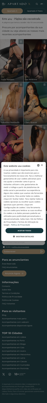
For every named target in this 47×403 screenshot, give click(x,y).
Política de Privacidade (20, 225)
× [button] (42, 165)
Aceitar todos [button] (24, 230)
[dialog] (23, 201)
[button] (23, 236)
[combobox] (38, 165)
